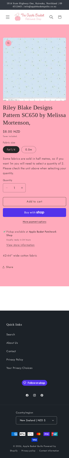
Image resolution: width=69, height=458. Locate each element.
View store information (20, 245)
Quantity (7, 180)
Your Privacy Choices (19, 368)
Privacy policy (29, 450)
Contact (11, 351)
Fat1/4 (11, 149)
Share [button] (9, 267)
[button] (8, 17)
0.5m (28, 149)
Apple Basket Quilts (33, 446)
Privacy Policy (14, 359)
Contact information (49, 450)
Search (10, 334)
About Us (12, 343)
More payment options (34, 221)
